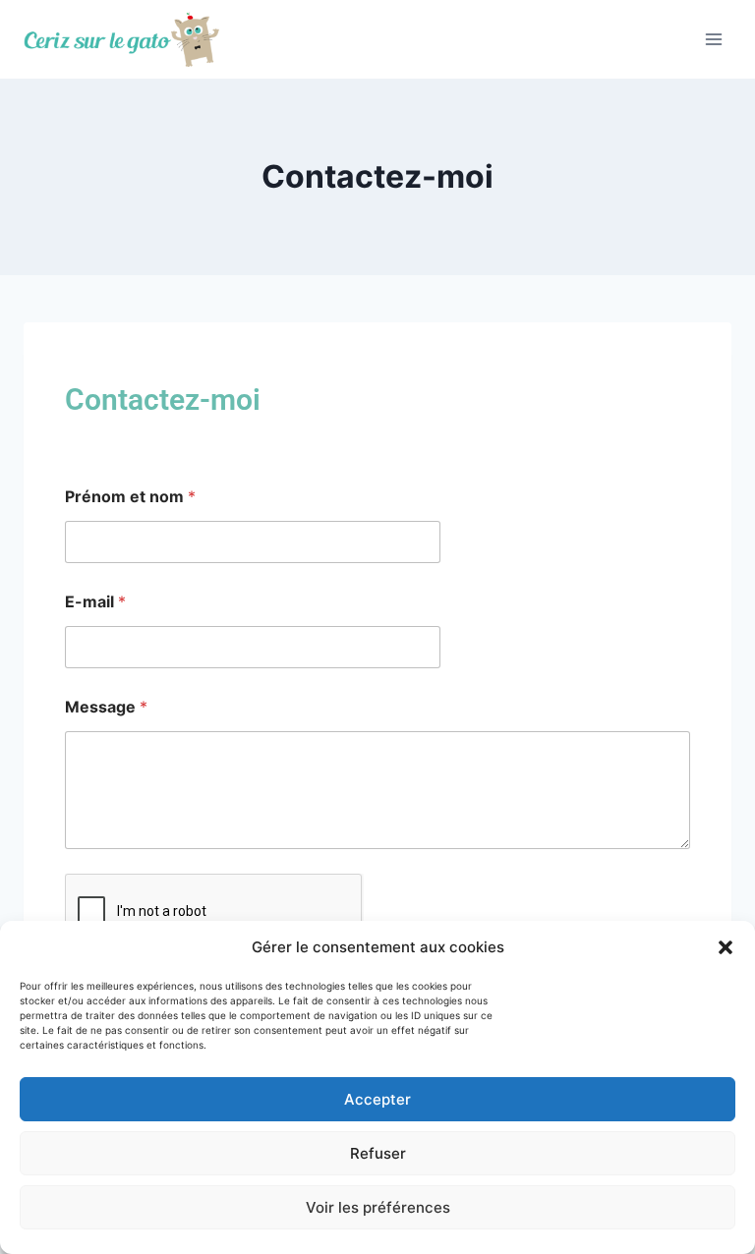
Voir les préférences (378, 1207)
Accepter (377, 1099)
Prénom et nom (130, 496)
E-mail (95, 602)
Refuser (378, 1153)
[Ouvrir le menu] (713, 39)
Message (106, 707)
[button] (725, 947)
